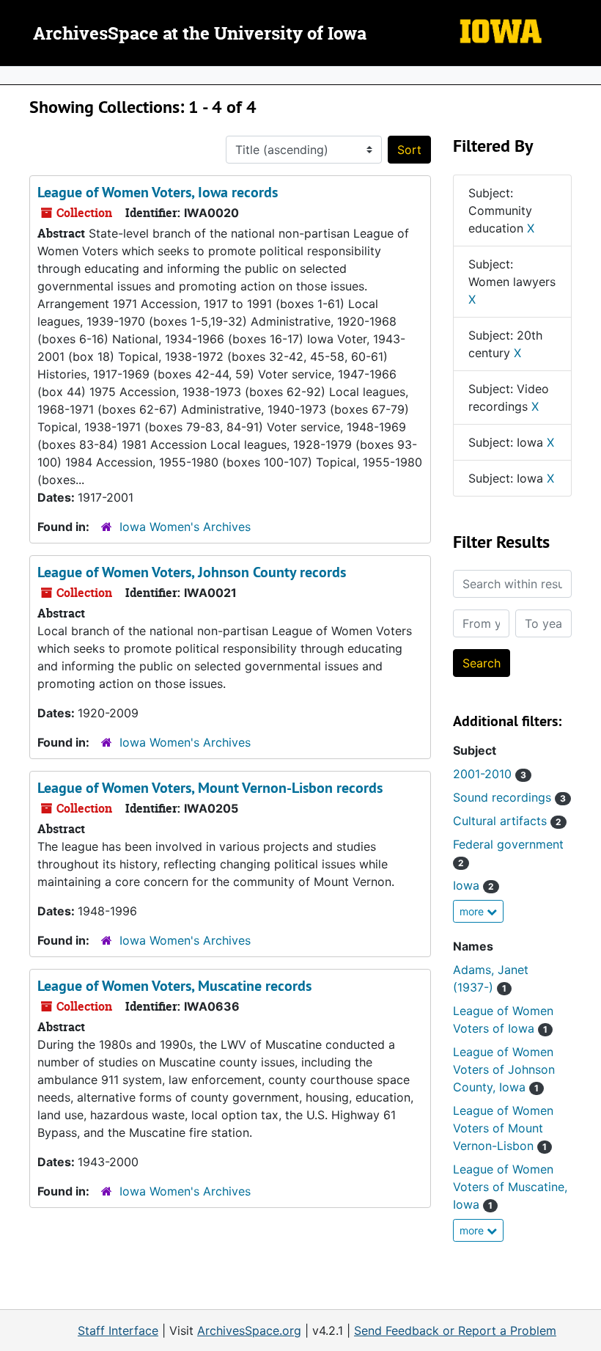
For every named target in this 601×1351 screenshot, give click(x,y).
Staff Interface (118, 1330)
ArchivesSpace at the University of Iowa (199, 34)
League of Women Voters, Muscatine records (174, 985)
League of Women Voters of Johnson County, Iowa (504, 1069)
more (473, 911)
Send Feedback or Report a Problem (455, 1330)
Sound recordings (509, 797)
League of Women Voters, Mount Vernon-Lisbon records (210, 787)
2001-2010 (489, 773)
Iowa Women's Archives (185, 526)
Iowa (473, 885)
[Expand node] (586, 75)
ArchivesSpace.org (249, 1330)
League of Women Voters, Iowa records (157, 192)
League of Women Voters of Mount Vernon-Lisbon (503, 1128)
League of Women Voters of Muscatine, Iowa (510, 1187)
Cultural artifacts (507, 820)
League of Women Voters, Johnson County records (191, 572)
